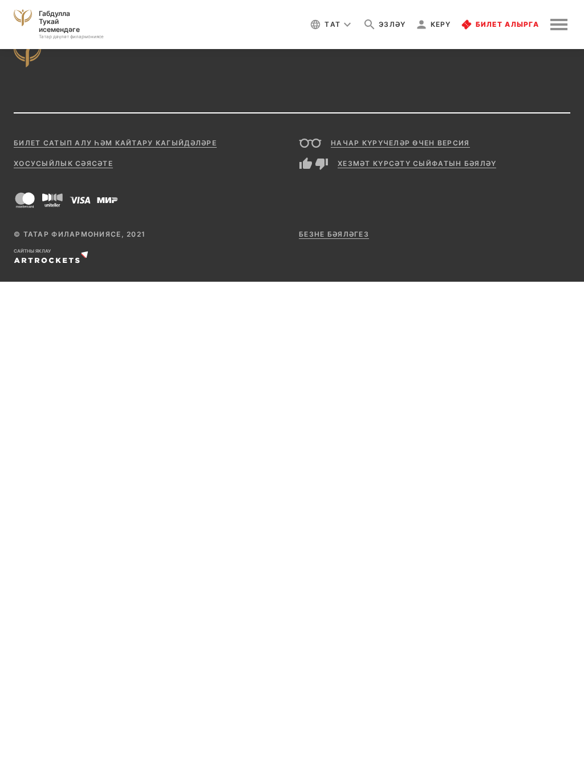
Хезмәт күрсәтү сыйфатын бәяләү (417, 163)
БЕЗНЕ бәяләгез (334, 234)
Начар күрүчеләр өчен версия (400, 143)
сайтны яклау (32, 251)
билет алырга (507, 24)
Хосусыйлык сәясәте (63, 163)
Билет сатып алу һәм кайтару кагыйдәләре (115, 143)
